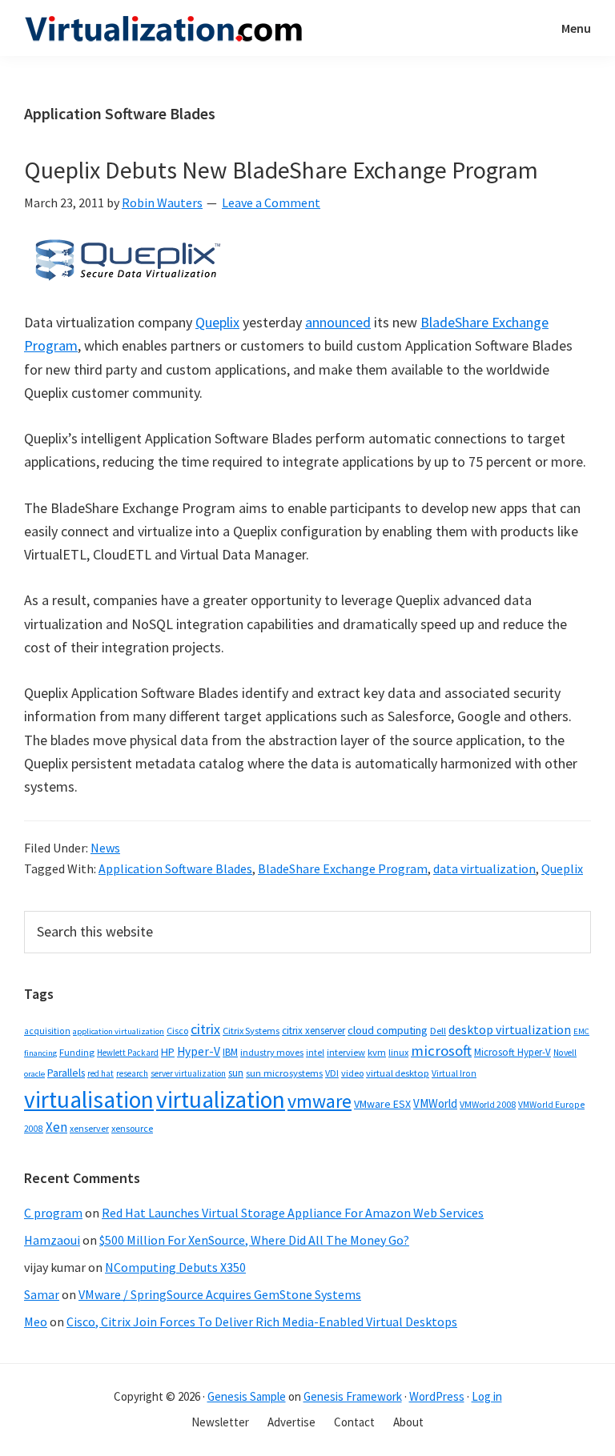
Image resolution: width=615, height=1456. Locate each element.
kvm (377, 1052)
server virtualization (188, 1073)
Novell (565, 1052)
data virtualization (484, 868)
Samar (41, 1294)
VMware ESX (382, 1104)
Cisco (177, 1031)
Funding (76, 1052)
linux (398, 1052)
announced (338, 322)
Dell (438, 1031)
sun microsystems (284, 1073)
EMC (581, 1031)
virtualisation (89, 1099)
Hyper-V (198, 1051)
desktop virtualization (509, 1029)
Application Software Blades (175, 868)
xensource (132, 1128)
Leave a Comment (271, 203)
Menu (576, 28)
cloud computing (388, 1030)
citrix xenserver (313, 1030)
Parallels (66, 1073)
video (352, 1073)
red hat (100, 1073)
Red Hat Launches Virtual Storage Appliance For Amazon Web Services (293, 1213)
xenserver (89, 1128)
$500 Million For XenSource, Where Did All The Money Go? (254, 1240)
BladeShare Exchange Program (343, 868)
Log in (487, 1396)
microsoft (441, 1050)
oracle (34, 1074)
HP (168, 1052)
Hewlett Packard (128, 1052)
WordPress (436, 1396)
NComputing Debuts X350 (175, 1267)
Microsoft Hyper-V (512, 1051)
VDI (332, 1073)
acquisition (47, 1031)
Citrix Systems (251, 1031)
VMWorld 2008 (488, 1104)
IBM (230, 1052)
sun (235, 1073)
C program (53, 1213)
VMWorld (435, 1103)
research (132, 1073)
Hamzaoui (52, 1240)
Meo (35, 1322)
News (105, 848)
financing (40, 1053)
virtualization (220, 1099)
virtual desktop (397, 1073)
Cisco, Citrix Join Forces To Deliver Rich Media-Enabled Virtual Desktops (261, 1322)
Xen (56, 1127)
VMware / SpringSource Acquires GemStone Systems (219, 1294)
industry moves (271, 1052)
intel (315, 1052)
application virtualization (118, 1031)
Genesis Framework (352, 1396)
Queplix (217, 322)
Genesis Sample (246, 1396)
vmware (319, 1101)
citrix (205, 1029)
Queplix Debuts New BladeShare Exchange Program (281, 169)
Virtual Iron (454, 1073)
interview (346, 1052)
